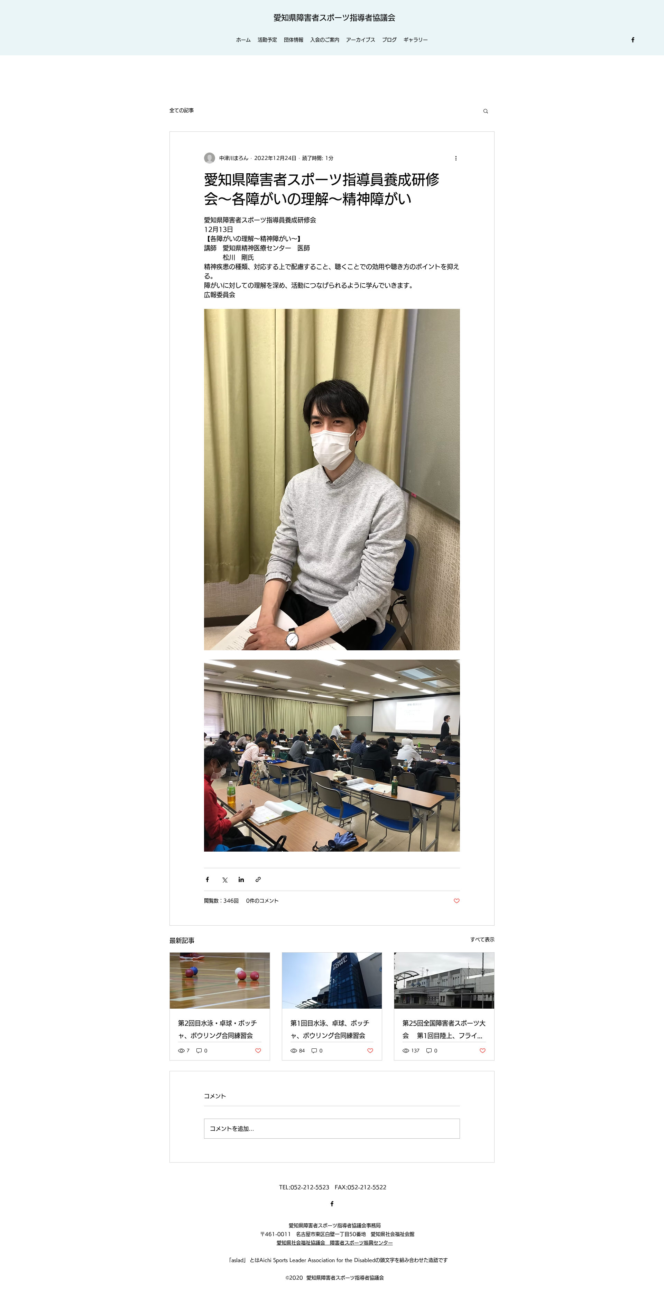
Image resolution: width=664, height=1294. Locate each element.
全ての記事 (181, 110)
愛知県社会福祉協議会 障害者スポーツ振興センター (335, 1242)
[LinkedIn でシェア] (241, 879)
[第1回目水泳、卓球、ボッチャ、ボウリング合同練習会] (332, 981)
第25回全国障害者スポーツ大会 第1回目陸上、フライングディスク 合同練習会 (444, 1031)
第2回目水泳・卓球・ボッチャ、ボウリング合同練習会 (217, 1029)
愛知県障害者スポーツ (312, 17)
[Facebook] (632, 39)
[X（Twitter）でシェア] (224, 879)
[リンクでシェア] (258, 879)
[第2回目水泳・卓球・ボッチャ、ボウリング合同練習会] (220, 981)
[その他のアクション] (456, 158)
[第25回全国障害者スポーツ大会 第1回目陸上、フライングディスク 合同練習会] (444, 981)
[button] (485, 110)
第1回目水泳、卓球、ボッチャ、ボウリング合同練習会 (329, 1029)
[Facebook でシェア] (207, 879)
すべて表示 (482, 939)
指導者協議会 (372, 17)
